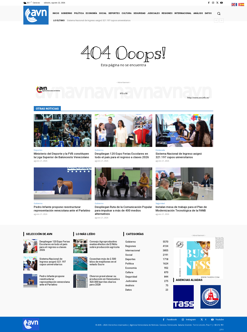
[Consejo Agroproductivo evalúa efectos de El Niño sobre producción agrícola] (80, 246)
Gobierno (99, 150)
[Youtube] (221, 3)
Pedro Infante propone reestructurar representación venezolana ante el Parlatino (62, 208)
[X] (217, 3)
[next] (221, 20)
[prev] (216, 20)
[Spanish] (242, 4)
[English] (233, 4)
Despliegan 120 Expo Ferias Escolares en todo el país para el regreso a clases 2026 (122, 155)
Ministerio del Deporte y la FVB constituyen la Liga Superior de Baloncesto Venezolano (61, 155)
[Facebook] (209, 3)
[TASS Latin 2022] (183, 297)
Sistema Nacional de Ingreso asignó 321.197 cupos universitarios (98, 20)
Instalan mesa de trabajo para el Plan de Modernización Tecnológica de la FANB (181, 208)
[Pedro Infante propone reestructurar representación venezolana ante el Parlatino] (62, 183)
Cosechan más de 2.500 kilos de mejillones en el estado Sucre (103, 262)
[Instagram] (213, 3)
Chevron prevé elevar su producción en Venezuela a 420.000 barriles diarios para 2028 (105, 280)
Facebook (172, 319)
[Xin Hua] (210, 297)
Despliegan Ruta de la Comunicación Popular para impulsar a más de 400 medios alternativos (123, 210)
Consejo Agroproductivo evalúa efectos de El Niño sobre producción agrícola (104, 244)
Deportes (38, 150)
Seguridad (160, 203)
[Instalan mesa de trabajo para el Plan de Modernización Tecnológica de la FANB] (184, 183)
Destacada (160, 150)
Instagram (191, 319)
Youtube (220, 319)
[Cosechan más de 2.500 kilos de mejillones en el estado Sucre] (80, 263)
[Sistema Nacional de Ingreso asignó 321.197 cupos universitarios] (184, 130)
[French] (238, 4)
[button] (219, 13)
